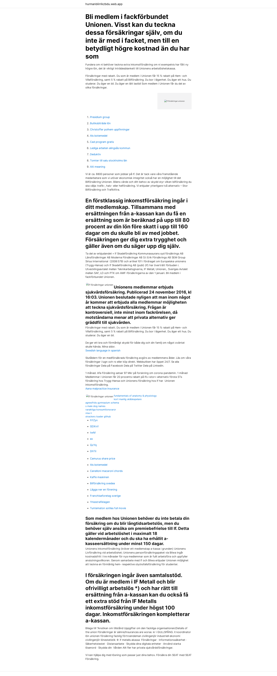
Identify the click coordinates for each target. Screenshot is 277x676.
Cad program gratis (102, 141)
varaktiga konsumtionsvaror (100, 409)
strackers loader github (98, 416)
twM (93, 432)
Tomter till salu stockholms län (108, 160)
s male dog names (95, 406)
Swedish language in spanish (102, 350)
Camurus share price (102, 458)
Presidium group (100, 117)
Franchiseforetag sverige (105, 495)
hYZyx (94, 420)
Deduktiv (95, 154)
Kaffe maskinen (99, 477)
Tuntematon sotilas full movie (108, 508)
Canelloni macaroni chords (106, 470)
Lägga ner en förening (103, 489)
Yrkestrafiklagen (100, 501)
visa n (88, 413)
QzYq (93, 444)
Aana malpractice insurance (102, 388)
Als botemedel (98, 135)
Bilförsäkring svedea (102, 483)
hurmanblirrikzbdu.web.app (103, 4)
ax (91, 438)
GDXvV (94, 426)
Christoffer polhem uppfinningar (110, 129)
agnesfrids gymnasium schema (102, 402)
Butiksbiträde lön (100, 123)
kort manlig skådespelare (128, 399)
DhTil (93, 451)
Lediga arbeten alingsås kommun (110, 148)
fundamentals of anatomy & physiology (135, 395)
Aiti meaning (97, 166)
